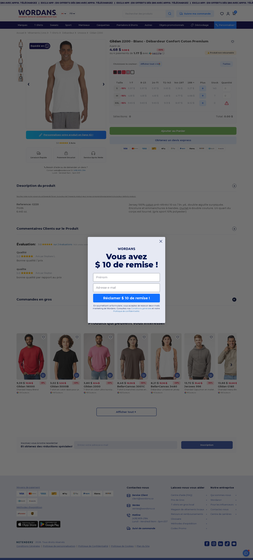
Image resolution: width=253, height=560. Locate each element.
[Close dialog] (161, 241)
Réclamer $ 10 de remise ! (126, 298)
